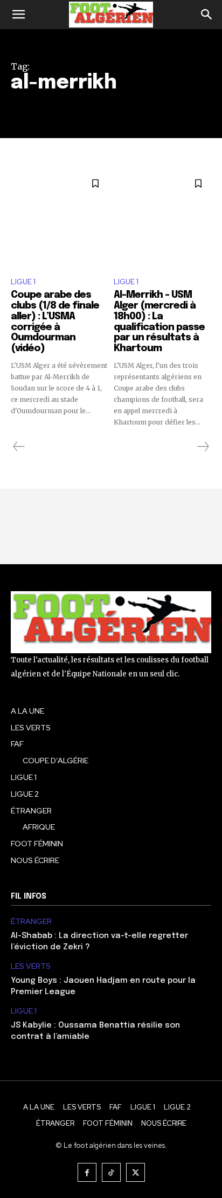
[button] (18, 14)
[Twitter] (135, 1172)
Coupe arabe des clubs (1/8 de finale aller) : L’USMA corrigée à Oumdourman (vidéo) (55, 321)
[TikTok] (111, 1172)
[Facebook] (87, 1172)
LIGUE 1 (23, 281)
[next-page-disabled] (202, 447)
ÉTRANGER (31, 921)
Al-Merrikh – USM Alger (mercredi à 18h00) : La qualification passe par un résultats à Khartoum (159, 321)
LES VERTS (31, 966)
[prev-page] (19, 447)
